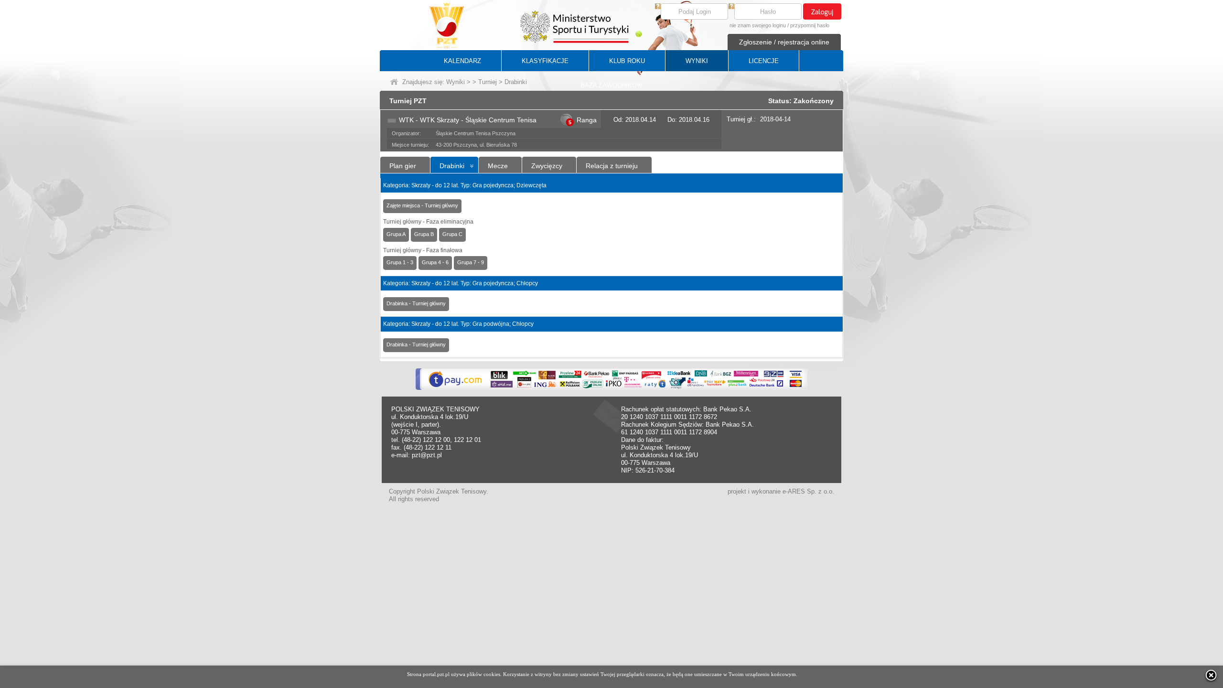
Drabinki (452, 166)
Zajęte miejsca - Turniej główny (422, 205)
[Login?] (658, 7)
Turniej (487, 82)
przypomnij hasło (809, 25)
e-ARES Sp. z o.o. (808, 491)
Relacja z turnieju (612, 166)
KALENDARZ (462, 60)
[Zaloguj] (822, 11)
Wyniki (455, 82)
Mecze (498, 166)
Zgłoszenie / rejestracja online (784, 42)
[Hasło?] (731, 7)
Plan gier (402, 166)
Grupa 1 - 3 (399, 262)
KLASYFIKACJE (545, 60)
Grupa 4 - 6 (435, 262)
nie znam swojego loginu (758, 25)
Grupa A (396, 234)
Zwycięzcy (546, 166)
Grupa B (424, 234)
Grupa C (452, 234)
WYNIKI (697, 60)
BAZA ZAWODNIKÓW (611, 85)
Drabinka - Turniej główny (416, 303)
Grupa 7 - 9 (470, 262)
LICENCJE (764, 60)
